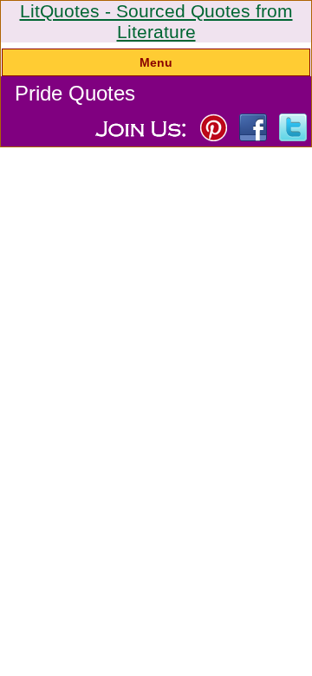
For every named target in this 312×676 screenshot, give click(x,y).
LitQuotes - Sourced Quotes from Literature (156, 21)
